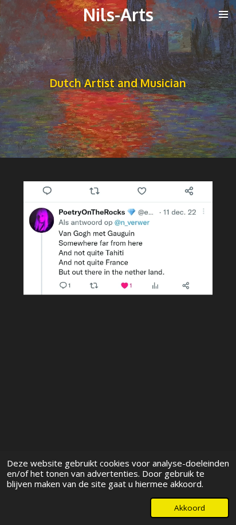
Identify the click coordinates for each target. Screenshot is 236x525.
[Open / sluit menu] (223, 14)
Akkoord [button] (189, 508)
